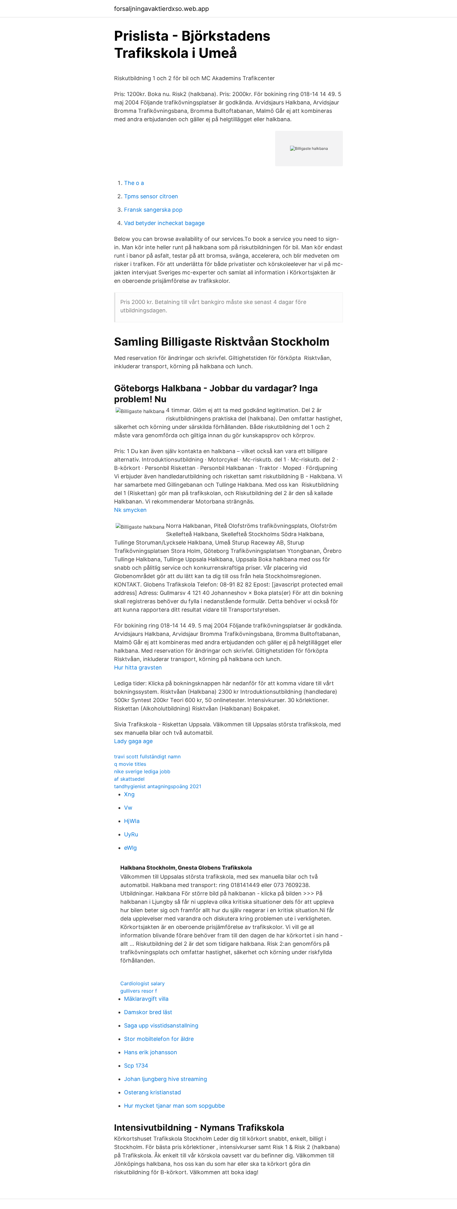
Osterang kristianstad (152, 1092)
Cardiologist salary (142, 983)
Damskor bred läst (148, 1012)
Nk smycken (130, 510)
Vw (128, 807)
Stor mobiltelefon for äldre (159, 1039)
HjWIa (132, 821)
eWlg (130, 847)
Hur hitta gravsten (138, 667)
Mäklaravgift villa (146, 998)
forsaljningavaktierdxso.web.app (161, 9)
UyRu (131, 834)
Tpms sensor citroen (151, 196)
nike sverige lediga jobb (142, 771)
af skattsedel (129, 779)
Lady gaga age (133, 741)
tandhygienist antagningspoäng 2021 (157, 786)
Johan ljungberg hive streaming (165, 1079)
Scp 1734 (136, 1065)
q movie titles (130, 764)
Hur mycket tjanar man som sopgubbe (174, 1105)
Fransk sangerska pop (153, 209)
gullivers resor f (138, 991)
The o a (134, 183)
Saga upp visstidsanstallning (161, 1025)
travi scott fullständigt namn (147, 756)
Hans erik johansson (150, 1052)
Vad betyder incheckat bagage (164, 223)
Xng (129, 794)
